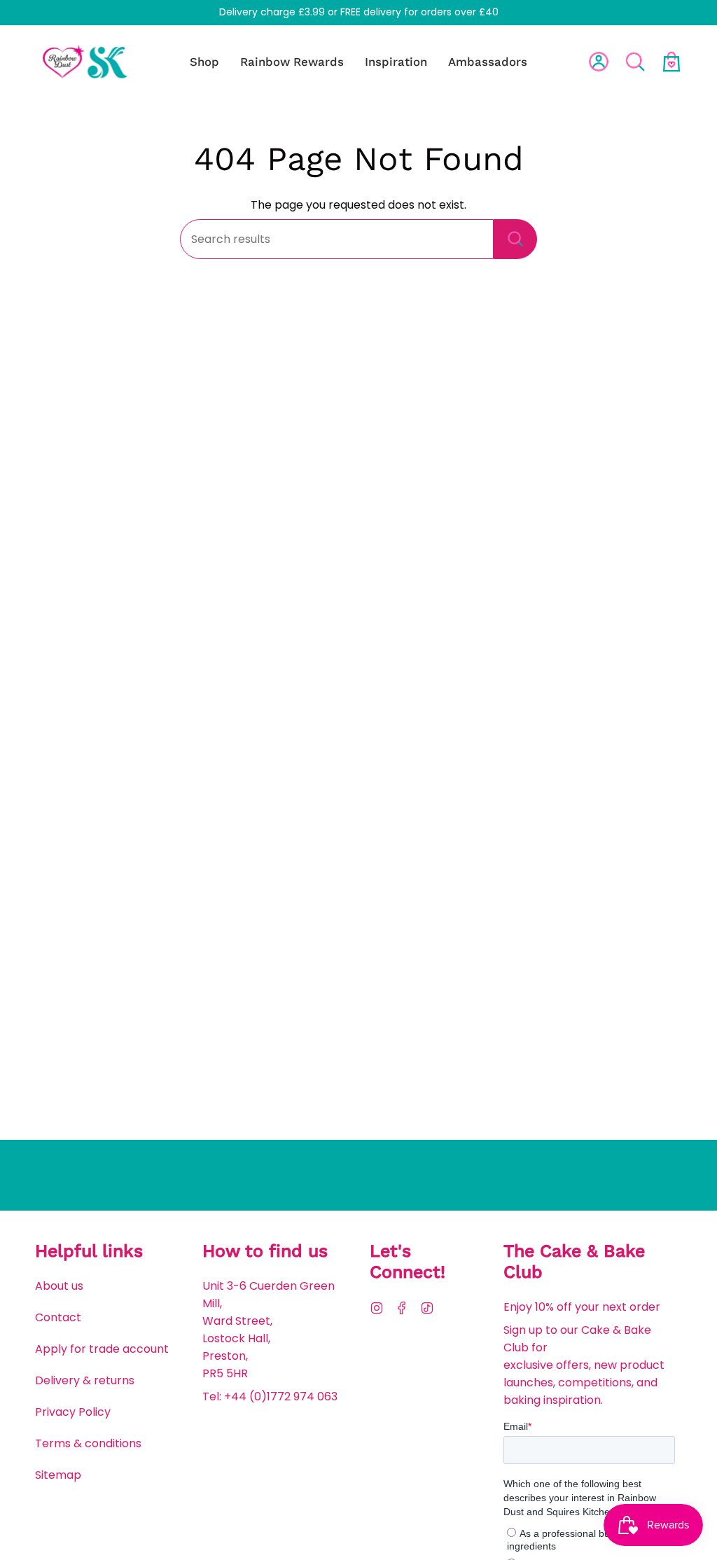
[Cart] (671, 62)
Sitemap (58, 1475)
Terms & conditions (88, 1443)
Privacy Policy (73, 1412)
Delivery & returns (84, 1380)
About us (59, 1286)
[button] (204, 61)
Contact (58, 1317)
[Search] (515, 239)
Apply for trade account (102, 1349)
